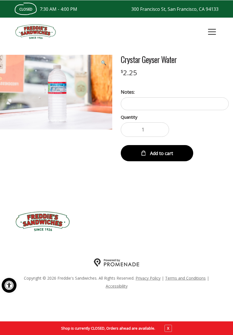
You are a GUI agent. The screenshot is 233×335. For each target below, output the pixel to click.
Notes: (128, 92)
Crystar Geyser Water (149, 59)
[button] (9, 285)
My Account (114, 221)
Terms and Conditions (185, 278)
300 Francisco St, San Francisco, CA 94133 (175, 9)
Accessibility (117, 286)
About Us (146, 221)
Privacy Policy (148, 278)
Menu (86, 221)
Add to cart (161, 153)
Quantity (129, 117)
